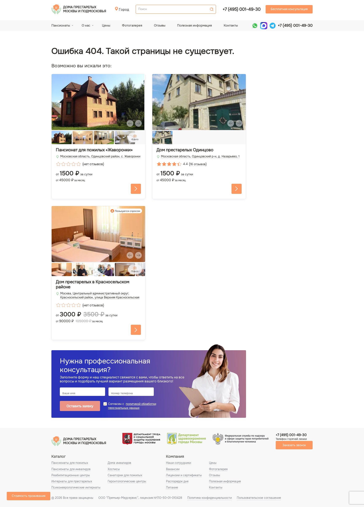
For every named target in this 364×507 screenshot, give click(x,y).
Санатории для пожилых (125, 475)
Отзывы (159, 25)
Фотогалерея (132, 25)
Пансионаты (60, 25)
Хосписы (114, 469)
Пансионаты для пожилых (69, 463)
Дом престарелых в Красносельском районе (92, 284)
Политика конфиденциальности (209, 498)
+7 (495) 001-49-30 (242, 9)
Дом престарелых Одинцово (185, 150)
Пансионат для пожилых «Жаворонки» (94, 150)
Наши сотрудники (178, 463)
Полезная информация (194, 25)
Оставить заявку (80, 406)
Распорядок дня (177, 481)
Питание (172, 487)
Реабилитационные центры (70, 475)
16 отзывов (198, 164)
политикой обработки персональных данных (132, 406)
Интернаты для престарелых (71, 481)
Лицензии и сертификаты (184, 475)
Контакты (231, 25)
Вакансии (172, 469)
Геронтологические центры (127, 481)
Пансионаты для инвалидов (71, 469)
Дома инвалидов (119, 463)
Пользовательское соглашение (259, 498)
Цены (106, 25)
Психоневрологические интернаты (75, 487)
